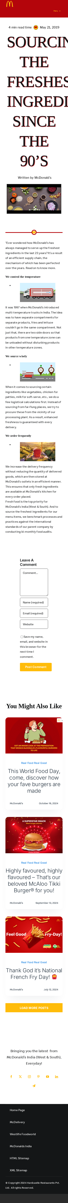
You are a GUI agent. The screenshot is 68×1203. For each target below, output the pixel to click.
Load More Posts (34, 1008)
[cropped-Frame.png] (10, 2)
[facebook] (11, 1076)
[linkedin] (56, 1076)
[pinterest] (38, 1076)
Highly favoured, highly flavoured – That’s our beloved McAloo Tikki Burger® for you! (34, 880)
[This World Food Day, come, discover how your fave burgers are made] (34, 720)
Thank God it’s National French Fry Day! (34, 973)
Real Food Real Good (34, 762)
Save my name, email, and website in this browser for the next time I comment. (34, 646)
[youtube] (47, 1076)
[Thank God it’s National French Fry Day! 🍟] (34, 919)
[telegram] (34, 1085)
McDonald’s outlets (18, 481)
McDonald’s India (16, 506)
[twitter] (20, 1076)
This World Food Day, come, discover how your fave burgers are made (34, 781)
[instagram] (29, 1076)
